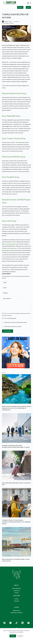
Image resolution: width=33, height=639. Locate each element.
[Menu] (30, 3)
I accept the (10, 318)
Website (5, 293)
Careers (16, 592)
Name (5, 282)
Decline (20, 636)
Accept (12, 636)
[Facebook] (4, 623)
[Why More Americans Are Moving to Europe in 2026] (16, 465)
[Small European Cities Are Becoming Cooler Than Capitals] (16, 542)
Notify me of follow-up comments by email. (15, 322)
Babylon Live (16, 610)
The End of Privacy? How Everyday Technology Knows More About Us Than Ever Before (16, 522)
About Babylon (16, 588)
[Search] (28, 3)
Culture (16, 599)
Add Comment (7, 298)
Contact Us (16, 590)
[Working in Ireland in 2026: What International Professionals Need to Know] (16, 428)
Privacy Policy (13, 318)
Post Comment (7, 331)
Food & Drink (5, 23)
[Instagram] (10, 623)
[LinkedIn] (22, 623)
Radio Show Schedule (16, 612)
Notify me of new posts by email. (12, 326)
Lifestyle (11, 23)
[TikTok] (16, 623)
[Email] (28, 623)
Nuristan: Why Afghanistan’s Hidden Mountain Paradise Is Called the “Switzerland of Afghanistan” (16, 408)
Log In (28, 7)
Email (5, 287)
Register (20, 7)
